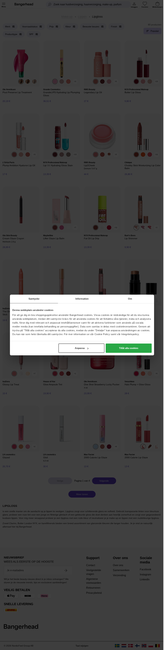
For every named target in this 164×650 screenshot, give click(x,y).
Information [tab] (82, 298)
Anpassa (80, 348)
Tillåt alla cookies (128, 348)
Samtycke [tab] (34, 298)
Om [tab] (130, 298)
